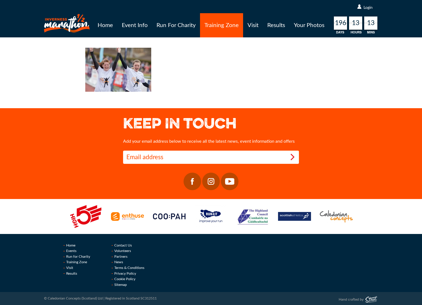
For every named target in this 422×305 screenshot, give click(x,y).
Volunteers (122, 251)
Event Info (135, 25)
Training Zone (221, 25)
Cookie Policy (124, 279)
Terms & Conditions (129, 268)
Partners (120, 256)
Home (105, 25)
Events (71, 251)
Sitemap (120, 285)
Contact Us (123, 245)
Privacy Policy (125, 273)
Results (276, 25)
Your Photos (309, 25)
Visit (252, 25)
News (118, 262)
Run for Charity (78, 256)
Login (368, 8)
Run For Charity (176, 25)
